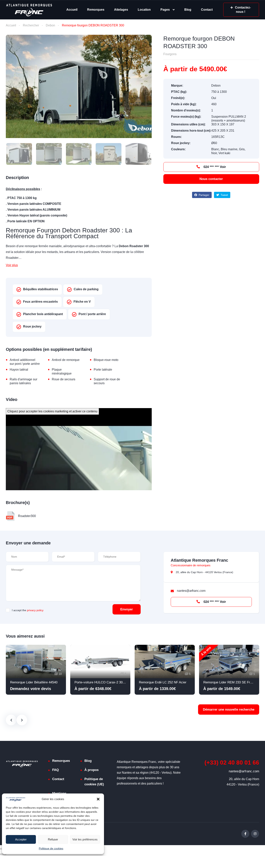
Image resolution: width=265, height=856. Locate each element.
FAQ (55, 770)
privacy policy (35, 610)
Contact (207, 9)
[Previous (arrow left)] (1, 854)
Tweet (224, 194)
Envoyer (126, 609)
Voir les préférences (85, 839)
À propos (91, 770)
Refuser (53, 839)
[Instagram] (255, 834)
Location (144, 9)
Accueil (71, 9)
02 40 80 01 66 (231, 762)
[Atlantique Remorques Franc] (29, 9)
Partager (203, 194)
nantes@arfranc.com (244, 771)
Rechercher (31, 25)
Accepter (21, 839)
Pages (165, 9)
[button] (98, 799)
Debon (50, 25)
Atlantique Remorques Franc (199, 560)
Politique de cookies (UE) (94, 781)
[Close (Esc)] (1, 848)
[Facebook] (245, 834)
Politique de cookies (51, 848)
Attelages (121, 9)
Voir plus (12, 265)
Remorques (95, 9)
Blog (187, 9)
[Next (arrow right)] (4, 854)
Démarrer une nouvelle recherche (228, 709)
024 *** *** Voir (214, 167)
